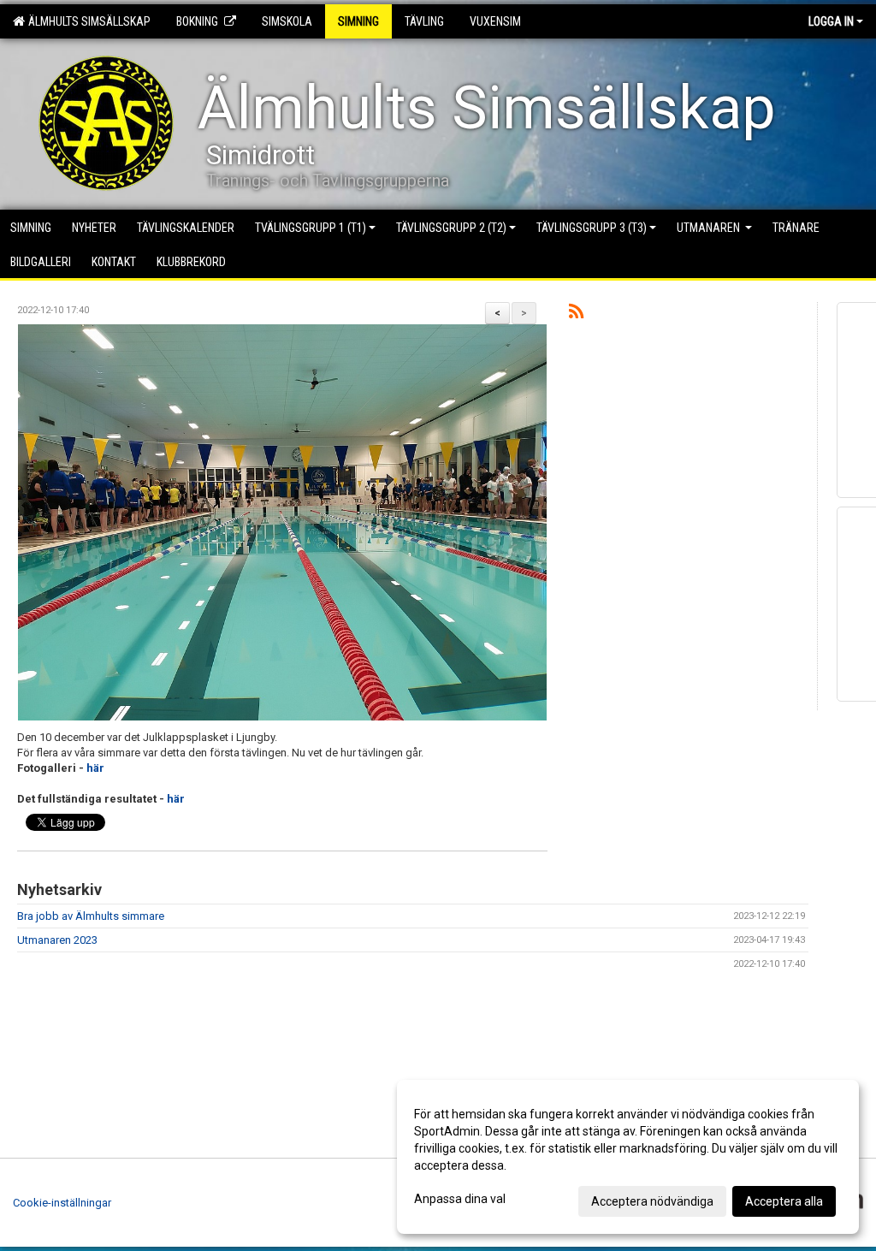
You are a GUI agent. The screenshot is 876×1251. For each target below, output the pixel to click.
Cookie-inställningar (62, 1202)
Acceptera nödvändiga (652, 1201)
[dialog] (628, 1157)
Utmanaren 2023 (57, 940)
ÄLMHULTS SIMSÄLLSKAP (87, 21)
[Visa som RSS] (576, 314)
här (95, 768)
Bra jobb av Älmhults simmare (90, 916)
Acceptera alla (784, 1201)
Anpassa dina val (460, 1199)
